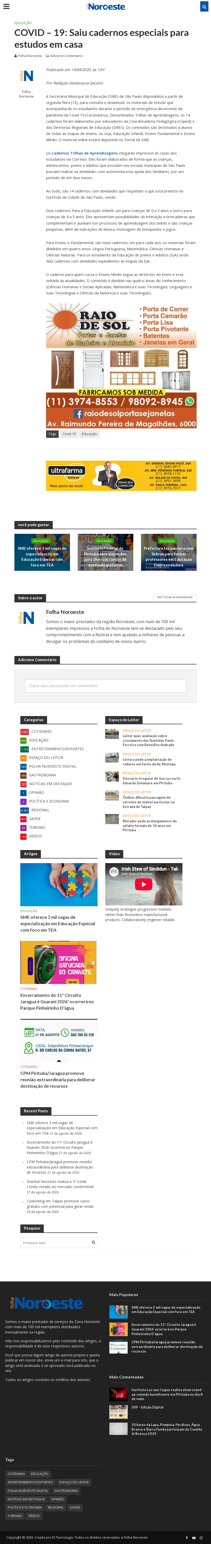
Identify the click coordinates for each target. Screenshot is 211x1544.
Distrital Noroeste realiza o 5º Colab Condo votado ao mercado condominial (60, 1184)
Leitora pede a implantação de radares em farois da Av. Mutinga (149, 761)
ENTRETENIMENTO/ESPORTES (30, 1482)
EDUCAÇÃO (23, 23)
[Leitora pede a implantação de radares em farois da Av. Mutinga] (112, 757)
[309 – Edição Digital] (118, 1411)
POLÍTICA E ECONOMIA (25, 1507)
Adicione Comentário (66, 55)
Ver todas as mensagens (174, 597)
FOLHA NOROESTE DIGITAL (28, 1490)
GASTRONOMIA (66, 1490)
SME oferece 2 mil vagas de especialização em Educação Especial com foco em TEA (42, 556)
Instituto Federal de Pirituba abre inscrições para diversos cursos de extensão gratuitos (105, 556)
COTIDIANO (29, 989)
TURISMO (15, 1515)
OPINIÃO (57, 1499)
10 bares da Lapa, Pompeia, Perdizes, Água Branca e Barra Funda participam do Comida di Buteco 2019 (166, 1429)
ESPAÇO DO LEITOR (137, 731)
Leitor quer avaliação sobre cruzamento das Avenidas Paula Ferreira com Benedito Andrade (148, 740)
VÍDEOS (34, 1515)
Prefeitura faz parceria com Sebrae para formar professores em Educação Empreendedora (169, 556)
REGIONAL (56, 1507)
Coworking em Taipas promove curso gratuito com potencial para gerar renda (60, 1204)
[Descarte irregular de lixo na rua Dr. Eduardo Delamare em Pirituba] (112, 776)
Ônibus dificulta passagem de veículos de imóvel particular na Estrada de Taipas (148, 801)
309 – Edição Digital (147, 1407)
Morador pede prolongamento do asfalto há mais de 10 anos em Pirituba (150, 825)
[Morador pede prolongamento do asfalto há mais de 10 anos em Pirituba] (112, 818)
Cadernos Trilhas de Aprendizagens (85, 153)
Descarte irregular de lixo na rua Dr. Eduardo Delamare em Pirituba (152, 780)
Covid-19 (69, 433)
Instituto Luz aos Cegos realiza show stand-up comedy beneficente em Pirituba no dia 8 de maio (167, 1394)
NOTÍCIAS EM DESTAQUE (26, 1499)
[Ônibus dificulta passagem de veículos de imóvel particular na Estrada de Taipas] (112, 795)
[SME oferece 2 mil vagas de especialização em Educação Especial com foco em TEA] (59, 884)
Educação (89, 433)
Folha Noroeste (30, 55)
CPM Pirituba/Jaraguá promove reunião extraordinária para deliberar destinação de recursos (57, 1079)
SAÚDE (75, 1507)
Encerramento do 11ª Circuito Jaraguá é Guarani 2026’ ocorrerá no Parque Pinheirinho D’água (57, 1001)
